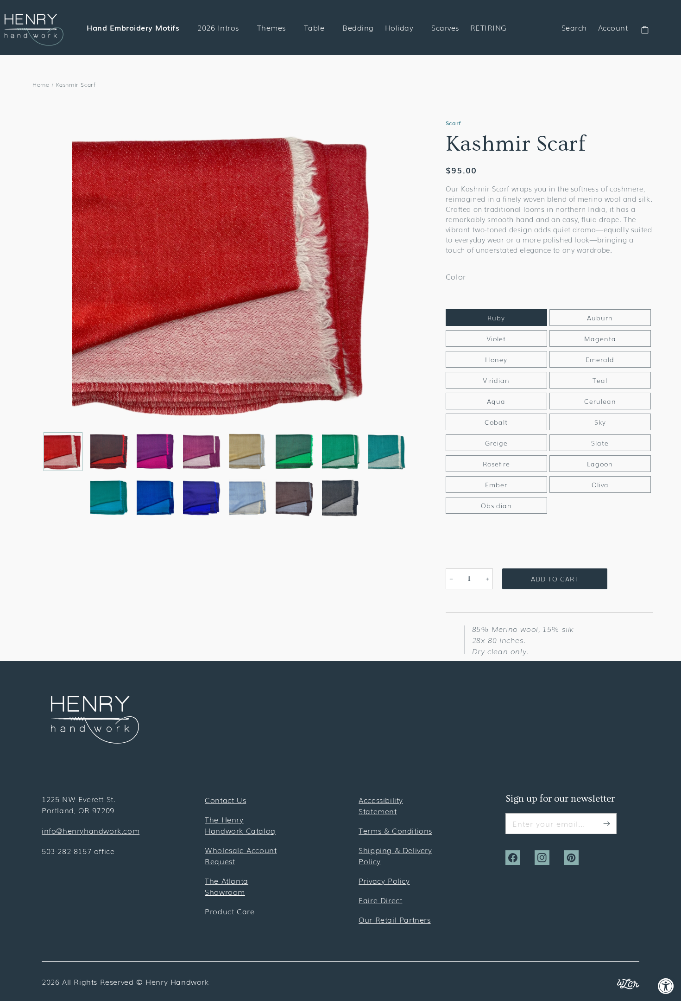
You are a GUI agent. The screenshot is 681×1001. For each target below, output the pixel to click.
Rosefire (496, 463)
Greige (496, 442)
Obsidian (496, 505)
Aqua (496, 401)
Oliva (600, 484)
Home (40, 84)
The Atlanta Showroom (226, 886)
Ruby (496, 317)
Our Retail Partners (394, 919)
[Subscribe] (606, 823)
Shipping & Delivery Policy (395, 855)
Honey (496, 359)
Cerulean (600, 401)
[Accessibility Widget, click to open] (666, 985)
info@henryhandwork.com (90, 830)
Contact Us (225, 799)
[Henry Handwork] (95, 740)
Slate (600, 442)
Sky (600, 422)
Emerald (600, 359)
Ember (496, 484)
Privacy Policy (384, 880)
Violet (496, 338)
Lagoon (600, 463)
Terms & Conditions (395, 830)
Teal (600, 380)
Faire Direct (380, 899)
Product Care (229, 911)
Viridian (496, 380)
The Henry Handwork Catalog (240, 825)
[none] (63, 451)
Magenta (600, 338)
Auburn (600, 317)
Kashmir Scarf (76, 84)
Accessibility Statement (381, 805)
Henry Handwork (176, 981)
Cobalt (496, 422)
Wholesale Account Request (241, 855)
